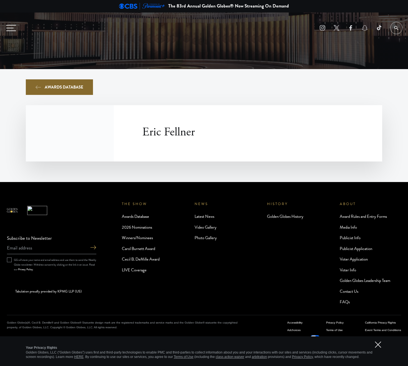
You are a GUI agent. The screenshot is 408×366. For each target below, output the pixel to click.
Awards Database (64, 87)
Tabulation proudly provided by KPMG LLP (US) (48, 291)
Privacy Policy (25, 269)
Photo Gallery (206, 238)
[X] (336, 28)
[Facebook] (351, 28)
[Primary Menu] (11, 28)
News (201, 204)
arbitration (259, 357)
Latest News (204, 216)
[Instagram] (322, 28)
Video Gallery (205, 227)
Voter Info (348, 270)
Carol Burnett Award (138, 249)
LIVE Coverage (134, 270)
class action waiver (230, 357)
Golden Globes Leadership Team (365, 280)
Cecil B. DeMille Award (141, 259)
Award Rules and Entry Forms (363, 216)
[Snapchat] (365, 28)
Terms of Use (334, 330)
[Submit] (93, 248)
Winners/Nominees (137, 238)
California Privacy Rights (380, 322)
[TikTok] (379, 28)
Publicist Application (356, 249)
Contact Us (349, 291)
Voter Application (354, 259)
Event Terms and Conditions (383, 330)
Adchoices (294, 330)
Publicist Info (350, 238)
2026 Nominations (137, 227)
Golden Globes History (285, 216)
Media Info (348, 227)
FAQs (345, 302)
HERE (79, 357)
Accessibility (295, 322)
